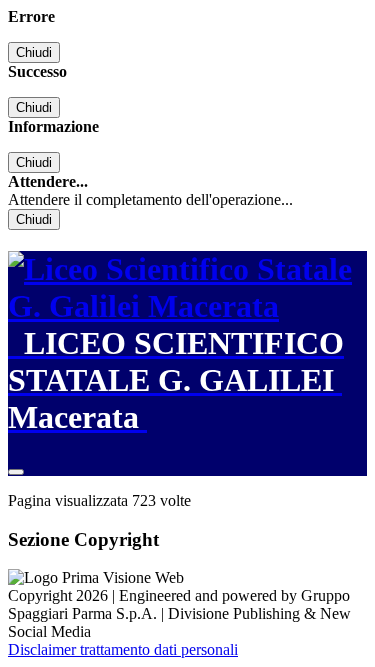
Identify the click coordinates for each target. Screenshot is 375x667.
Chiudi (34, 52)
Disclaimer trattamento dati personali (123, 649)
